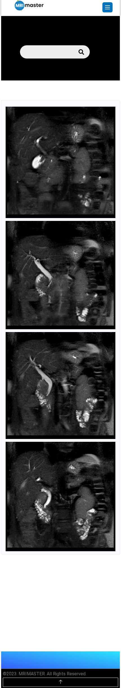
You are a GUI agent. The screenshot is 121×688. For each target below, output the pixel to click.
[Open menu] (107, 7)
